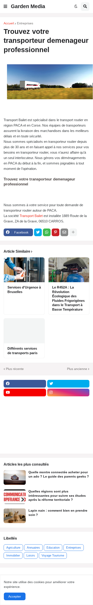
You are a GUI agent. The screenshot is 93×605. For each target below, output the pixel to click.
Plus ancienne (77, 369)
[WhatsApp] (47, 232)
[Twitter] (38, 232)
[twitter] (68, 384)
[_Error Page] (68, 419)
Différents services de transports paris (22, 350)
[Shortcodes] (25, 445)
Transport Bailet (31, 216)
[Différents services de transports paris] (24, 331)
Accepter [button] (14, 596)
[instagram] (68, 392)
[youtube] (25, 392)
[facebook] (25, 384)
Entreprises (25, 23)
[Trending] (68, 428)
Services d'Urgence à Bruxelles (24, 289)
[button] (5, 6)
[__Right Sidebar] (68, 401)
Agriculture (13, 547)
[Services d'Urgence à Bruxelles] (24, 269)
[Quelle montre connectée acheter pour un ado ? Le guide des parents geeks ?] (15, 477)
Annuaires (33, 547)
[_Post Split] (68, 410)
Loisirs (30, 555)
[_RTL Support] (25, 428)
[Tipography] (68, 436)
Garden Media (28, 6)
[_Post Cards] (25, 410)
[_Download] (25, 419)
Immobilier (13, 555)
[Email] (64, 232)
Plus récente (15, 369)
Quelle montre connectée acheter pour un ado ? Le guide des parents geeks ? (58, 474)
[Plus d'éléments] (73, 232)
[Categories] (25, 436)
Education (53, 547)
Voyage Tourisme (53, 555)
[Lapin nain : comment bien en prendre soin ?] (15, 515)
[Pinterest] (55, 232)
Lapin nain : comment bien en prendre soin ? (57, 512)
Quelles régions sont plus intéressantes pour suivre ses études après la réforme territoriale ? (57, 495)
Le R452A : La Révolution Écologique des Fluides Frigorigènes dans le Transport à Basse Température (68, 298)
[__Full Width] (25, 401)
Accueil (9, 23)
